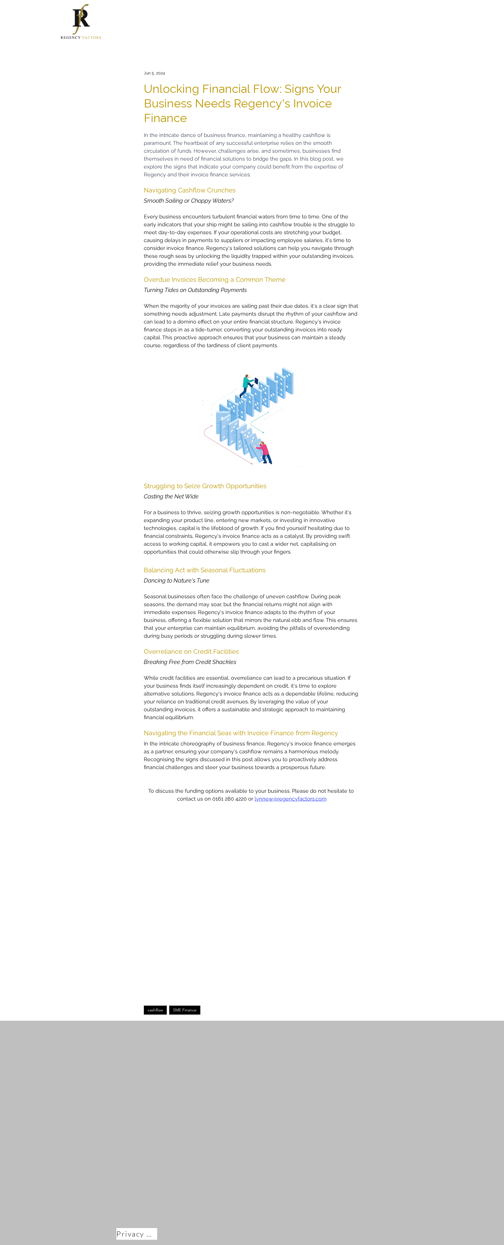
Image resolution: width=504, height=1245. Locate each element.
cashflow (155, 1010)
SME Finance (185, 1010)
